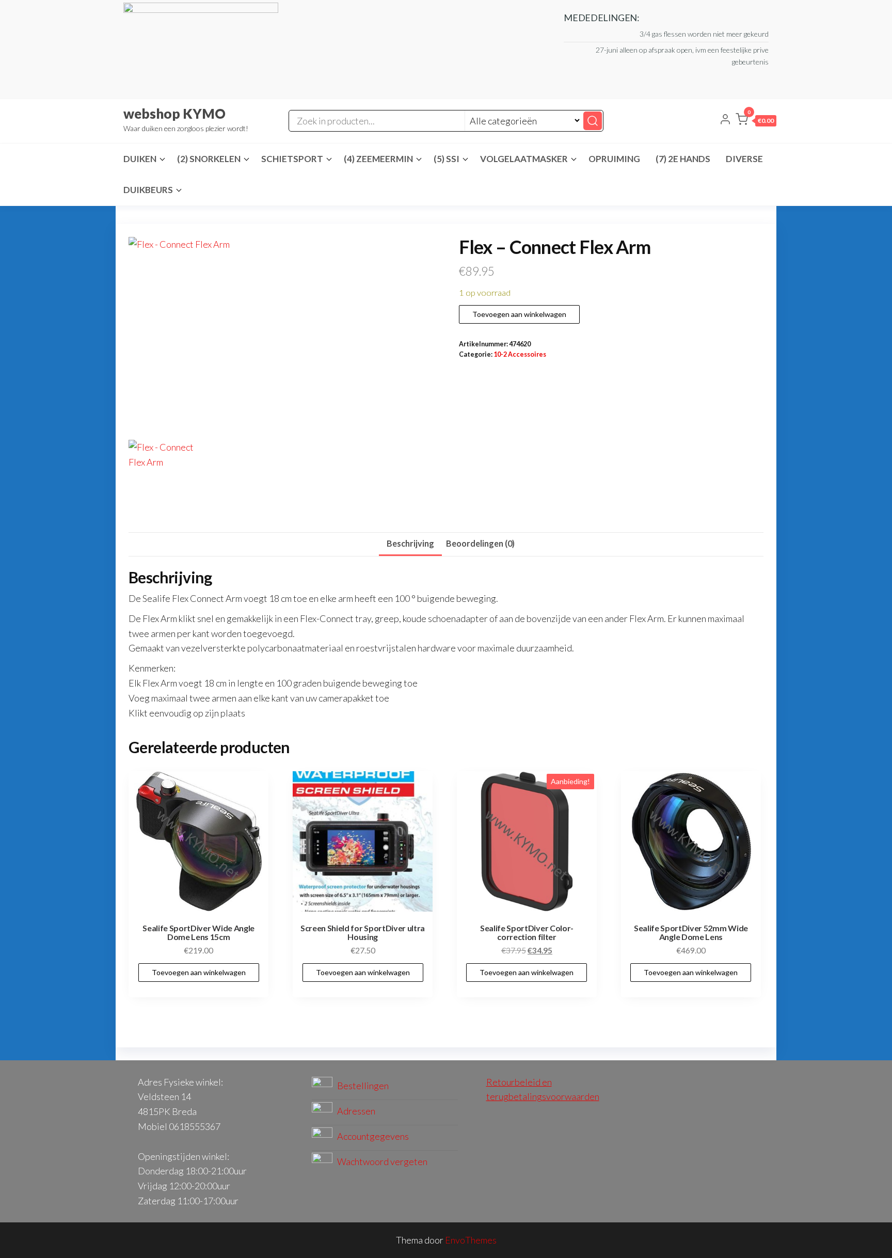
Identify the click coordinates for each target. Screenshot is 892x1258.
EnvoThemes (471, 1240)
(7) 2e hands (683, 158)
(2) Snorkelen (209, 158)
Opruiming (614, 158)
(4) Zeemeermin (378, 158)
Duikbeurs (148, 189)
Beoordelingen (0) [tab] (480, 543)
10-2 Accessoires (519, 354)
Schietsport (292, 158)
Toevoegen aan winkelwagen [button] (199, 972)
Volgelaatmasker (524, 158)
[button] (756, 121)
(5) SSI (446, 158)
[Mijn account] (725, 120)
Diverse (744, 158)
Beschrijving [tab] (410, 543)
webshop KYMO (174, 113)
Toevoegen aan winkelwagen (519, 314)
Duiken (139, 158)
